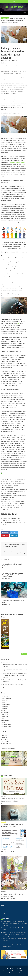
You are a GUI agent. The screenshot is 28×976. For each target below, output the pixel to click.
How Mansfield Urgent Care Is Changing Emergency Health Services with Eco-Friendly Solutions (12, 575)
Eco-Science (4, 706)
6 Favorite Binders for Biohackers (10, 852)
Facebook (6, 532)
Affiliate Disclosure (6, 743)
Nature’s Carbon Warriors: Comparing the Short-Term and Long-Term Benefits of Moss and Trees (15, 664)
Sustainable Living (6, 726)
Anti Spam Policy (5, 913)
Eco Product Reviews (13, 754)
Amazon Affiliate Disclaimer (8, 911)
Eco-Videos (4, 708)
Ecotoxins (3, 710)
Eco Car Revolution (6, 698)
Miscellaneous (5, 720)
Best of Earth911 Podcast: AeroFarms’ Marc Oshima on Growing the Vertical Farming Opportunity (15, 675)
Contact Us (4, 737)
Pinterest (5, 535)
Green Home (4, 714)
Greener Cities (5, 716)
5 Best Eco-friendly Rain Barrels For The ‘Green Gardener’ (14, 759)
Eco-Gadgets (4, 45)
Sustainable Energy (6, 724)
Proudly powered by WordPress (11, 970)
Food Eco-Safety (5, 712)
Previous (3, 758)
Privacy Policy (5, 741)
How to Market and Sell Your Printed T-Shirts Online (12, 565)
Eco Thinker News (14, 7)
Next (25, 758)
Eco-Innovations (5, 704)
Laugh (2, 718)
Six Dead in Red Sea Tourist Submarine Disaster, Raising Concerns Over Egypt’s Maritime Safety (13, 685)
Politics (3, 722)
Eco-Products (4, 696)
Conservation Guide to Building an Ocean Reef (13, 601)
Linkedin (14, 535)
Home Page (4, 735)
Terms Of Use (5, 739)
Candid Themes (18, 972)
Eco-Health (4, 702)
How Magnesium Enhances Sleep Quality (12, 824)
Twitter (14, 532)
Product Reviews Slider (8, 748)
